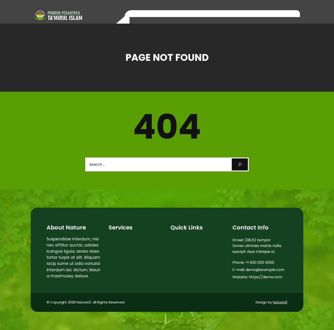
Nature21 (280, 302)
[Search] (240, 164)
